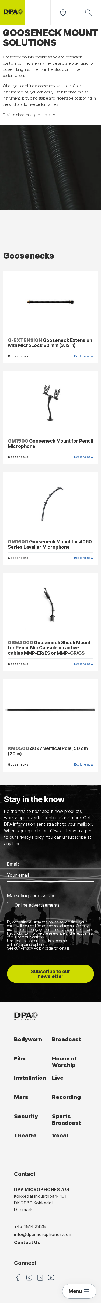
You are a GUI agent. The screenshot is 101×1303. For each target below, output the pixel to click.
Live (58, 1077)
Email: (13, 864)
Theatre (25, 1135)
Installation (30, 1077)
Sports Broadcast (66, 1119)
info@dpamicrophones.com (43, 1234)
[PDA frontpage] (12, 12)
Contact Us (27, 1242)
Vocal (60, 1135)
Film (20, 1058)
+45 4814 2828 (30, 1226)
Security (26, 1116)
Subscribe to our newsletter (50, 974)
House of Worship (64, 1061)
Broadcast (66, 1039)
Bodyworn (28, 1039)
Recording (66, 1097)
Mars (21, 1097)
